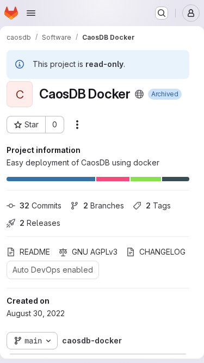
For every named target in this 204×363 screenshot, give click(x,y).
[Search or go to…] (161, 13)
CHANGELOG (162, 251)
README (35, 251)
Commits (40, 205)
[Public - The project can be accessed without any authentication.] (139, 94)
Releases (40, 222)
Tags (158, 205)
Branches (103, 205)
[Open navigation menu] (31, 13)
